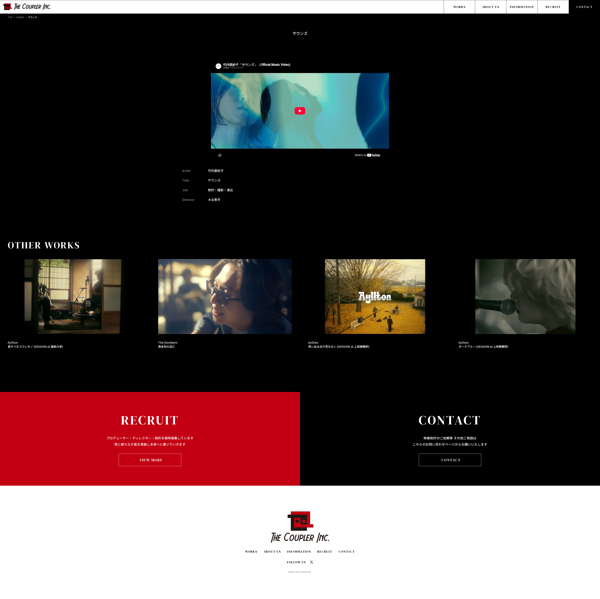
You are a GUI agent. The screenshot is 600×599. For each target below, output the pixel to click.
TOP (10, 17)
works (20, 17)
